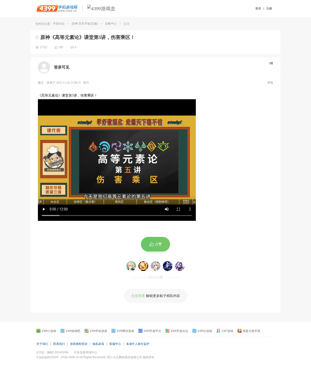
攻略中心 (111, 23)
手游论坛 (59, 23)
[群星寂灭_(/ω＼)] (168, 266)
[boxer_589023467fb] (131, 266)
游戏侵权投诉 (78, 344)
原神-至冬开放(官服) (85, 23)
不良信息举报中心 (85, 352)
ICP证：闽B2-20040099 (52, 352)
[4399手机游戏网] (57, 8)
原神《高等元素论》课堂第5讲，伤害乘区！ (87, 37)
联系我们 (59, 344)
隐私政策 (98, 344)
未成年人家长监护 (137, 344)
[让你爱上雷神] (180, 266)
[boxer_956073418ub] (155, 266)
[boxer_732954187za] (143, 266)
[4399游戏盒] (101, 8)
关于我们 (42, 344)
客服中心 (115, 344)
